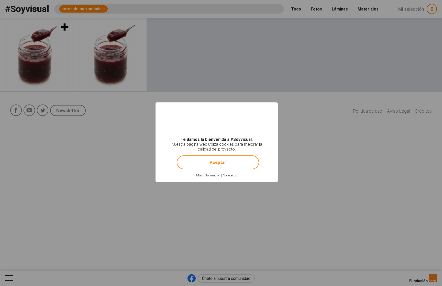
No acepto (230, 175)
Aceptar (218, 162)
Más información (208, 175)
